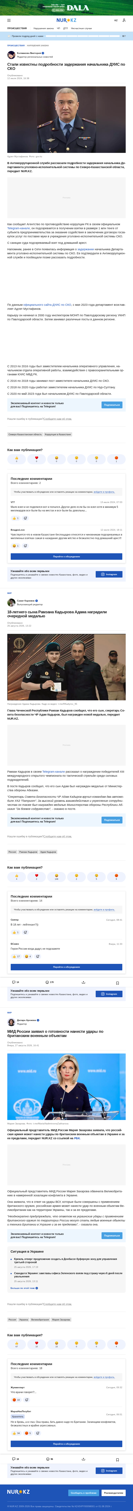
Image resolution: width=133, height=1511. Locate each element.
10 (37, 1347)
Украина (23, 1319)
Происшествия (17, 28)
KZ (116, 20)
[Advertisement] (66, 197)
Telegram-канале (18, 228)
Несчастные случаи (81, 28)
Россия (12, 852)
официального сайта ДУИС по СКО (47, 304)
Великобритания (40, 1319)
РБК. (77, 1138)
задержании (86, 249)
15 (56, 1347)
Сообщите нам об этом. (57, 419)
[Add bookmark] (117, 983)
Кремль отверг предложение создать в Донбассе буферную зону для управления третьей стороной (65, 1261)
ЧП (58, 28)
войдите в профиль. (104, 492)
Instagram (111, 574)
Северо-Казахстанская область (25, 434)
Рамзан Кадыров (28, 852)
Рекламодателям (113, 1493)
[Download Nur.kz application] (66, 8)
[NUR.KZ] (66, 20)
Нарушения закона (44, 28)
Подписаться (112, 404)
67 (17, 1347)
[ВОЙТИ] (124, 20)
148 (56, 879)
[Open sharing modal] (83, 982)
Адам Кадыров (48, 852)
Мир (9, 593)
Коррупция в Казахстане (58, 434)
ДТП (65, 28)
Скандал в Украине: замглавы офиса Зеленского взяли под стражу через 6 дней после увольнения (68, 1275)
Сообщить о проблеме (84, 1493)
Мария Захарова (61, 1319)
